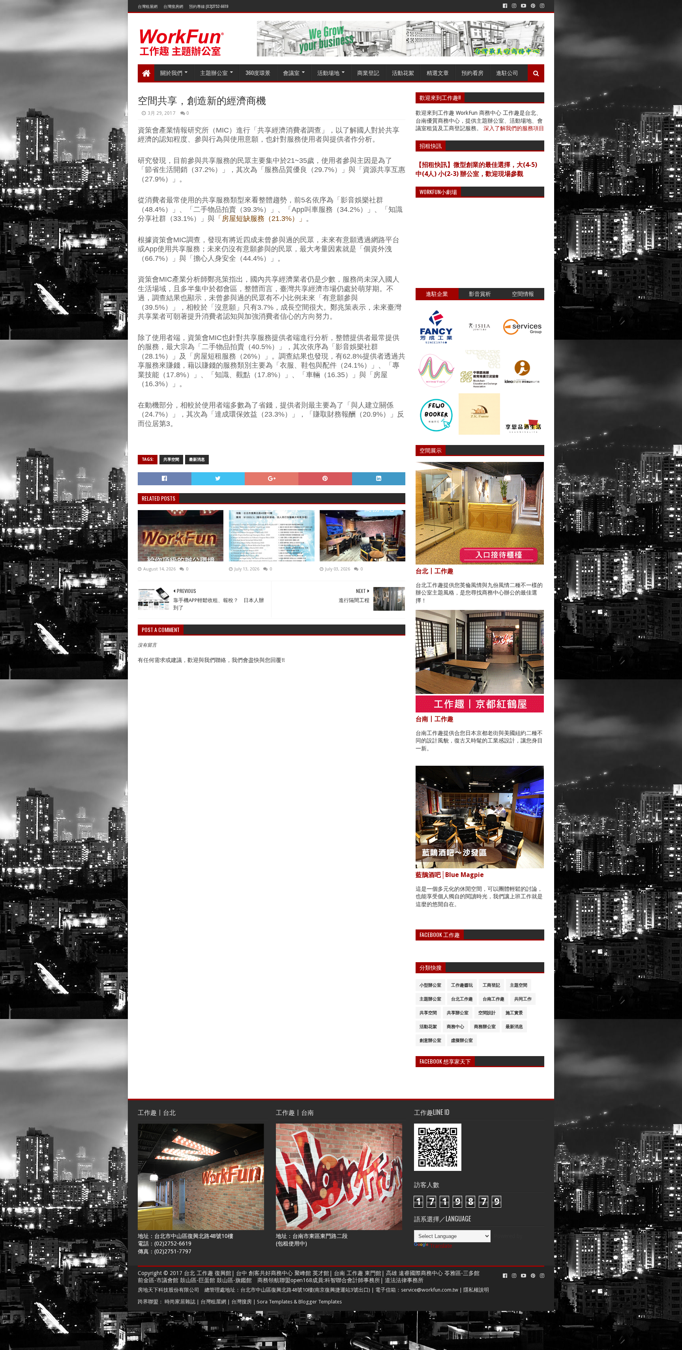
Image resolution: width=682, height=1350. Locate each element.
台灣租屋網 (147, 6)
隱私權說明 (476, 1290)
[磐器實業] (479, 345)
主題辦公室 (214, 72)
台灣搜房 (241, 1302)
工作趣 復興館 (214, 1273)
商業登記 (368, 72)
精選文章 (438, 72)
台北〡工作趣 (434, 571)
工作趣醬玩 (462, 985)
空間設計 (487, 1012)
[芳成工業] (436, 345)
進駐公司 (507, 72)
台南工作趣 (493, 999)
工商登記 (491, 985)
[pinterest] (533, 6)
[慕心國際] (436, 389)
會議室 (291, 72)
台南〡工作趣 (434, 719)
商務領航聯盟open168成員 (290, 1280)
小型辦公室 (430, 985)
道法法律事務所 (404, 1280)
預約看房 (472, 72)
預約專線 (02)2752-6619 (209, 6)
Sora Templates (274, 1302)
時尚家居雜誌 (180, 1302)
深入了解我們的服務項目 (513, 128)
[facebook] (505, 6)
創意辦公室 (430, 1040)
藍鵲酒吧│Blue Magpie (450, 875)
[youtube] (523, 6)
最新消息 (197, 459)
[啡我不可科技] (436, 433)
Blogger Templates (320, 1302)
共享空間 (171, 459)
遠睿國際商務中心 (421, 1273)
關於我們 (171, 72)
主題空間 (518, 985)
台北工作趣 (462, 999)
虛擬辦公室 (462, 1040)
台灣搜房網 (173, 6)
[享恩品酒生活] (522, 433)
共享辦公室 (457, 1012)
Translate (441, 1246)
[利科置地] (479, 433)
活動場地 (328, 72)
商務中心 (455, 1026)
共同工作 (523, 999)
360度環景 (257, 72)
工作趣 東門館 (364, 1273)
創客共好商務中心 (271, 1273)
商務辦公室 (485, 1026)
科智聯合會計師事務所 (352, 1280)
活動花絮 (403, 72)
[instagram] (514, 6)
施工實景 (514, 1012)
